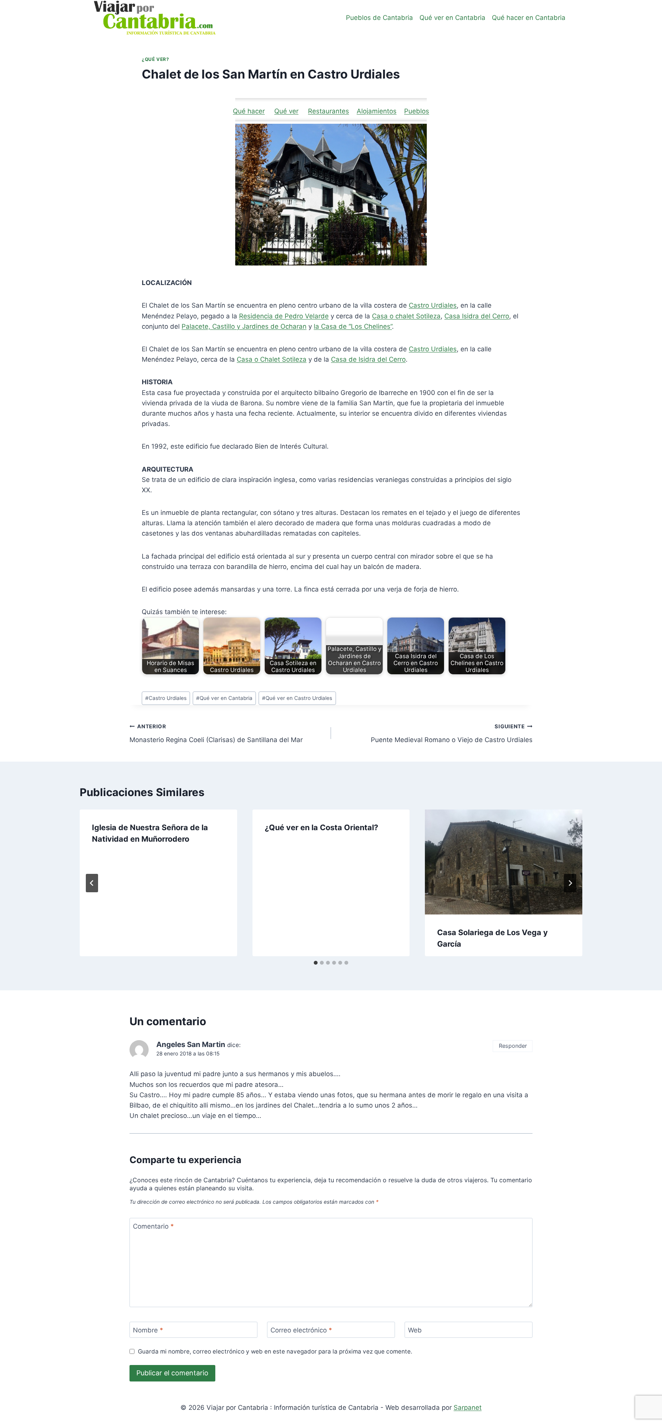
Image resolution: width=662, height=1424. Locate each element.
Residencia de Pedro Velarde (284, 316)
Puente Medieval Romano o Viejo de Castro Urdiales (452, 733)
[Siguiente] (570, 883)
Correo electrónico (301, 1330)
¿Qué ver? (155, 59)
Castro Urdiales (433, 305)
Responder (513, 1045)
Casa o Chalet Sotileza (271, 359)
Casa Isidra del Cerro (476, 316)
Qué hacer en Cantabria (528, 17)
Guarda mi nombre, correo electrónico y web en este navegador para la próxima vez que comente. (275, 1351)
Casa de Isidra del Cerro (368, 359)
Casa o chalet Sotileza (406, 316)
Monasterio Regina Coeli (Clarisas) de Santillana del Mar (216, 733)
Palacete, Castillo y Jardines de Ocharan (244, 326)
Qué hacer (249, 111)
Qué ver (286, 111)
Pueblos (416, 111)
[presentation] (503, 862)
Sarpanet (468, 1407)
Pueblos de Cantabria (379, 17)
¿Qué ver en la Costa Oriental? (321, 827)
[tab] (316, 963)
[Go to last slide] (92, 883)
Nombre (148, 1330)
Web (415, 1330)
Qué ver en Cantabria (452, 17)
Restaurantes (328, 111)
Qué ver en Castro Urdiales (297, 698)
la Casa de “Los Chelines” (353, 326)
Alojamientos (377, 111)
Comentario (153, 1226)
